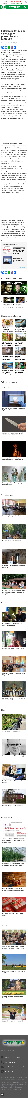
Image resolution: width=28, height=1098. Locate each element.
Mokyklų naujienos (6, 44)
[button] (3, 7)
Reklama (5, 3)
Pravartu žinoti (6, 818)
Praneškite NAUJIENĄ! (15, 1)
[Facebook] (26, 2)
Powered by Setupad (22, 267)
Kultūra (4, 603)
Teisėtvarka (16, 44)
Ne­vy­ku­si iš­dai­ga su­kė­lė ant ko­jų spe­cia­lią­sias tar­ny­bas (18, 260)
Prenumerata (11, 3)
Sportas (4, 925)
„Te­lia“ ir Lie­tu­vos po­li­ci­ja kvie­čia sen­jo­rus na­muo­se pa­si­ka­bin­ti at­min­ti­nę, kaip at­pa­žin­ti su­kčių (19, 250)
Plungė (3, 710)
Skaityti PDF (19, 3)
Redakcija (6, 42)
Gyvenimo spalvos (8, 495)
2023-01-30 (14, 42)
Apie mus (6, 1)
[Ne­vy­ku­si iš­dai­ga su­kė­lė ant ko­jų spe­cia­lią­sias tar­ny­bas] (7, 260)
